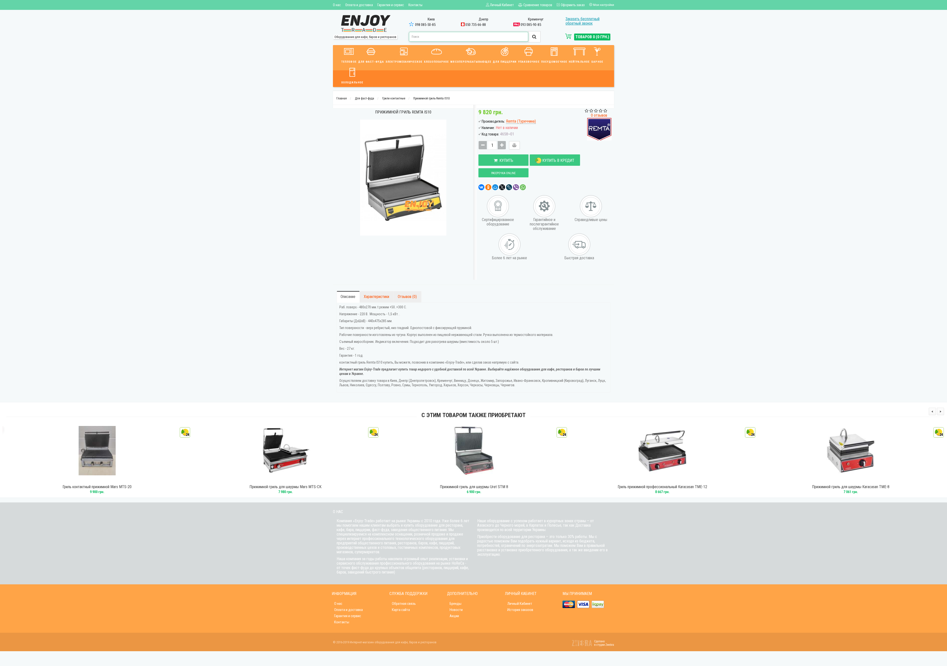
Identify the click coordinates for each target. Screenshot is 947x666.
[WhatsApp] (523, 187)
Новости (456, 610)
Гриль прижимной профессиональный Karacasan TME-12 (662, 487)
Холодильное (352, 82)
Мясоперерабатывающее (470, 61)
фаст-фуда (380, 529)
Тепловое (349, 61)
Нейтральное (579, 61)
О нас (337, 5)
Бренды (455, 603)
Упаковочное (529, 61)
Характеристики (376, 296)
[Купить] (90, 479)
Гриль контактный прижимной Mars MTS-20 (96, 487)
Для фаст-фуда (371, 61)
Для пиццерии (504, 61)
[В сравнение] (514, 145)
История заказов (520, 610)
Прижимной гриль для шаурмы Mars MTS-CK (285, 487)
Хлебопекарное (436, 61)
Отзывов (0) (407, 296)
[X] (502, 187)
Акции (454, 616)
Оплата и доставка (359, 5)
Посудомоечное (554, 61)
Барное (597, 61)
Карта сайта (401, 610)
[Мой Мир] (495, 187)
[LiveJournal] (509, 187)
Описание (348, 296)
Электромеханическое (403, 61)
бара (350, 529)
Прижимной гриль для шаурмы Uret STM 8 (473, 487)
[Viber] (516, 187)
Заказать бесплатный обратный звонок (582, 21)
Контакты (415, 5)
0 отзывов (599, 115)
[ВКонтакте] (481, 187)
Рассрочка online (503, 173)
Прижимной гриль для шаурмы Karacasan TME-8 (850, 487)
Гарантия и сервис (390, 5)
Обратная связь (404, 603)
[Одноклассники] (488, 187)
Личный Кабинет (519, 603)
